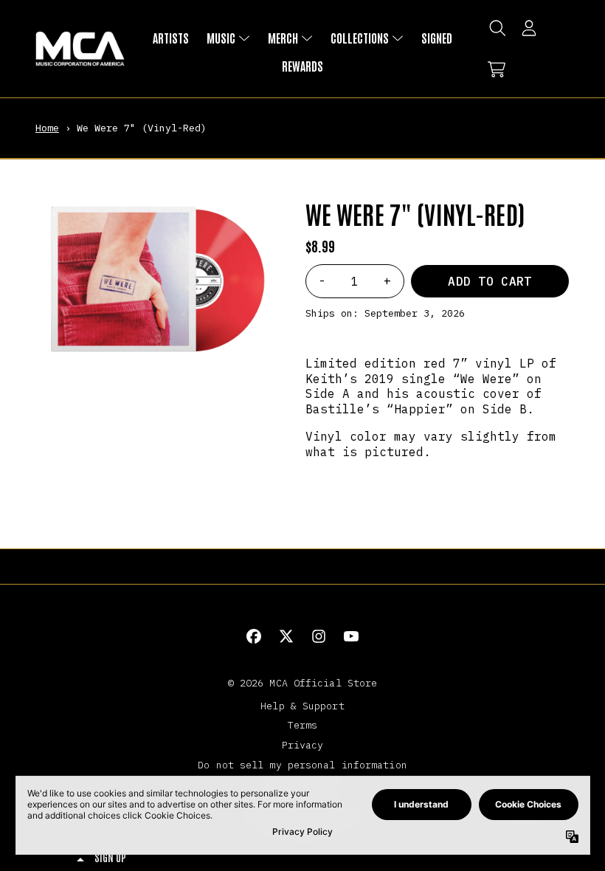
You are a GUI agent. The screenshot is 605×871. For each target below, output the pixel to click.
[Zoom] (155, 279)
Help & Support (302, 705)
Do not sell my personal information (302, 764)
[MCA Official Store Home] (80, 49)
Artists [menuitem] (171, 37)
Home (47, 127)
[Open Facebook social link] (254, 636)
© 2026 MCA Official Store (303, 682)
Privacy (303, 744)
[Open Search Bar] (496, 28)
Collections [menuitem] (360, 37)
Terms (303, 724)
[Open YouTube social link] (351, 636)
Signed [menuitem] (436, 37)
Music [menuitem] (221, 37)
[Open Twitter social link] (286, 636)
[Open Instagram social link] (318, 636)
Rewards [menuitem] (302, 65)
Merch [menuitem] (283, 37)
